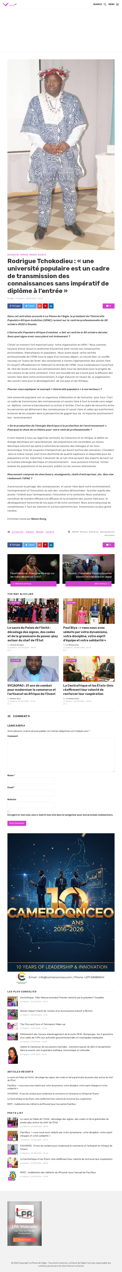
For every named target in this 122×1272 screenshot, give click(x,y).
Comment (12, 736)
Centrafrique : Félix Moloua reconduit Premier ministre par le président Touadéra (62, 997)
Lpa (12, 298)
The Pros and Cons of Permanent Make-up (42, 1024)
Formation (110, 535)
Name (11, 775)
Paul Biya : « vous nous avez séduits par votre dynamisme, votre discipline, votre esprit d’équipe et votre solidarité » (85, 634)
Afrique (24, 254)
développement (108, 532)
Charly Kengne (17, 645)
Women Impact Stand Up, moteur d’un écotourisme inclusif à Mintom (56, 1011)
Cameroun (94, 532)
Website (11, 799)
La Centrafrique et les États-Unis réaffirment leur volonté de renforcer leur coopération (88, 690)
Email (11, 787)
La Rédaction (72, 645)
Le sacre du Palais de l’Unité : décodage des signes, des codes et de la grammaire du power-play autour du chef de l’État (32, 634)
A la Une (16, 603)
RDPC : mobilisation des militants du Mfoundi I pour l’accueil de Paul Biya (41, 1104)
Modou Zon (15, 699)
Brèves (33, 254)
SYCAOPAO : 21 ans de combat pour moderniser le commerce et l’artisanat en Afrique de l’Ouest (31, 690)
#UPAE (76, 532)
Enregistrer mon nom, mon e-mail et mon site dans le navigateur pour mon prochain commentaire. (60, 815)
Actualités (13, 254)
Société (42, 254)
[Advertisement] (61, 31)
